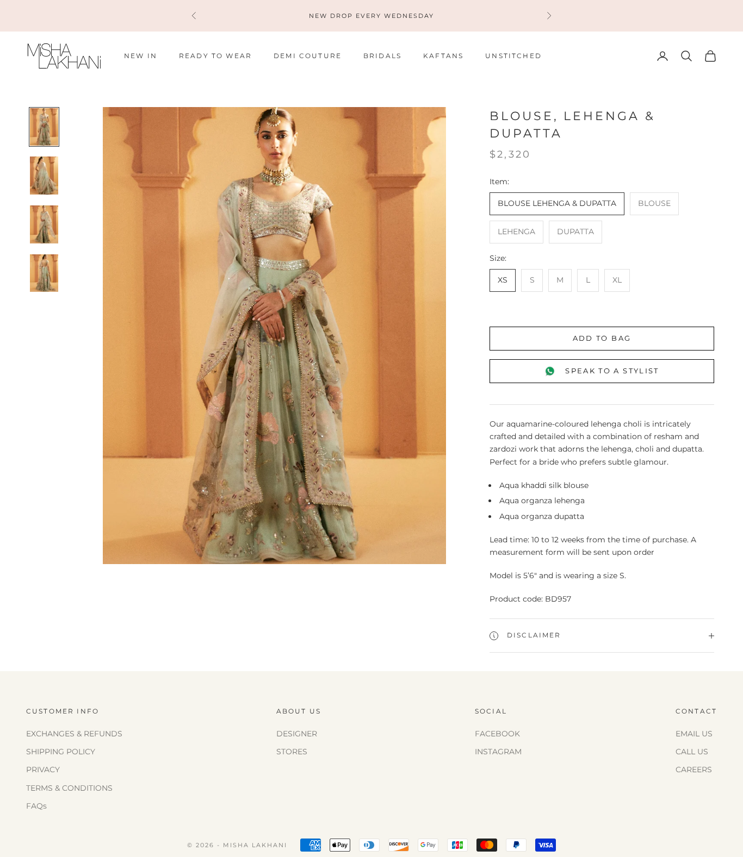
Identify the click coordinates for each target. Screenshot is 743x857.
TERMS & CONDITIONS (69, 788)
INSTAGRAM (498, 751)
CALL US (692, 751)
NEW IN (140, 56)
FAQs (36, 806)
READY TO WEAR (215, 56)
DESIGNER (296, 734)
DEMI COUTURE (308, 56)
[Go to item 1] (44, 127)
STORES (291, 751)
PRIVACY (43, 769)
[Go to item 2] (44, 175)
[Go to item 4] (44, 273)
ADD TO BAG (602, 338)
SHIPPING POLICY (60, 751)
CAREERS (694, 769)
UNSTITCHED (513, 56)
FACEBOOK (497, 734)
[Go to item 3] (44, 224)
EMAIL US (694, 734)
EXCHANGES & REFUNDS (74, 734)
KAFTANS (443, 56)
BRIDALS (382, 56)
